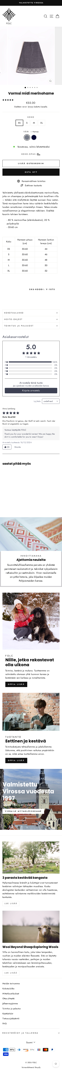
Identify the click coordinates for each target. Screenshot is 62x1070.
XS (19, 122)
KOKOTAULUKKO (14, 313)
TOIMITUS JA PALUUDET (19, 326)
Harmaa (27, 137)
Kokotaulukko (8, 988)
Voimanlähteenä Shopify (31, 1067)
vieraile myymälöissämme (23, 811)
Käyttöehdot (7, 1013)
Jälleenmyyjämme (10, 1003)
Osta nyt (31, 172)
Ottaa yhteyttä (8, 998)
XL (41, 122)
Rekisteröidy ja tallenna (20, 1033)
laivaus (30, 106)
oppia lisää (16, 684)
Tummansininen (34, 137)
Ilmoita (18, 447)
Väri (31, 131)
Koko (31, 117)
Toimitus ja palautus (11, 1008)
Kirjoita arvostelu (31, 390)
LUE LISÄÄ (11, 973)
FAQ (4, 1023)
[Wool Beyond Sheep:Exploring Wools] (31, 927)
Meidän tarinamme (11, 983)
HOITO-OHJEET (13, 319)
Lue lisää (11, 903)
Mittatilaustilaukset (10, 993)
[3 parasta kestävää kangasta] (31, 857)
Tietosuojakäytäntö (10, 1018)
